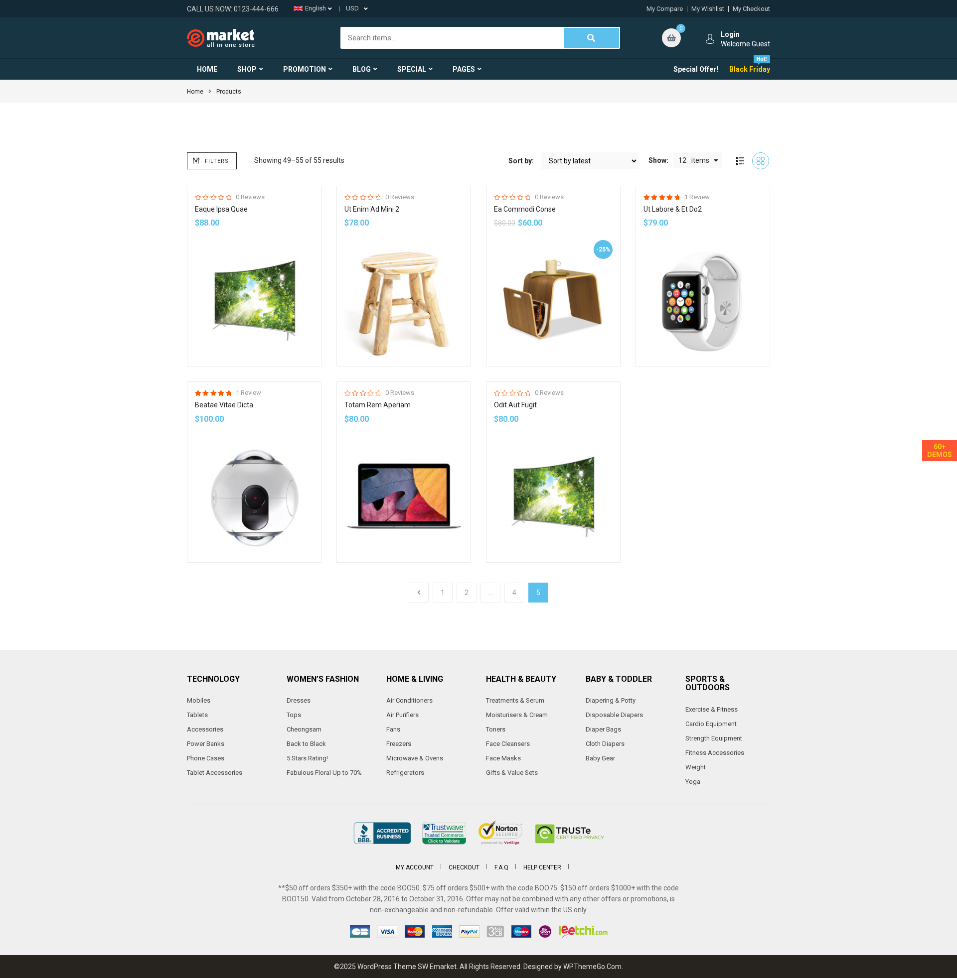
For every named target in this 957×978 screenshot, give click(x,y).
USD (352, 8)
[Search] (592, 38)
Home (195, 91)
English (315, 8)
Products (228, 91)
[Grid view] (760, 160)
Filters (217, 161)
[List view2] (740, 160)
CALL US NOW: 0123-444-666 (233, 9)
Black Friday (749, 69)
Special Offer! (695, 69)
